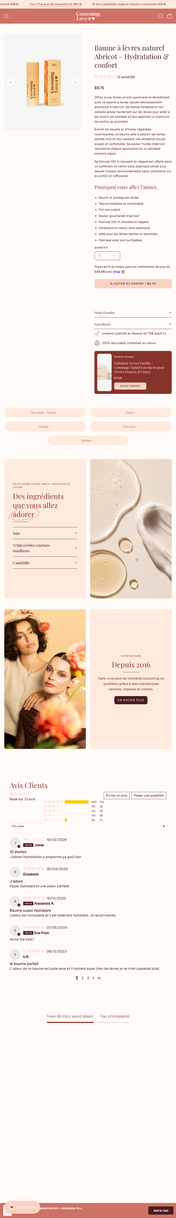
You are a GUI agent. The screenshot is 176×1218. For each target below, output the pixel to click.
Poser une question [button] (149, 795)
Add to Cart (160, 1210)
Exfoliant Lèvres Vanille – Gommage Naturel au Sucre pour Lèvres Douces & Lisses (139, 367)
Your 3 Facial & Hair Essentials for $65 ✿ (73, 4)
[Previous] (10, 82)
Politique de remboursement (114, 1162)
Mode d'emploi (104, 312)
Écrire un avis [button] (116, 795)
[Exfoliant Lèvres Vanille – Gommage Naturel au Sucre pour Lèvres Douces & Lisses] (104, 372)
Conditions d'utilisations (23, 1148)
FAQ (7, 1162)
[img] (34, 839)
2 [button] (82, 978)
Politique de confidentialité (25, 1155)
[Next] (75, 82)
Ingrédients (102, 324)
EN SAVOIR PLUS (131, 700)
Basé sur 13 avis (22, 799)
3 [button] (88, 978)
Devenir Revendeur (107, 1155)
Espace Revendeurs (108, 1148)
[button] (160, 16)
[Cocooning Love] (88, 16)
